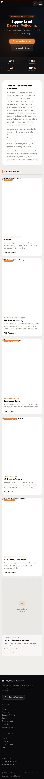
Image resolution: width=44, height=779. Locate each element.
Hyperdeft (36, 773)
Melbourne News (8, 727)
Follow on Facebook (15, 697)
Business (5, 738)
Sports (4, 718)
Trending (5, 712)
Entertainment (7, 721)
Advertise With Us (8, 764)
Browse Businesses (23, 41)
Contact (5, 776)
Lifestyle (5, 724)
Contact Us (6, 758)
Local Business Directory (10, 761)
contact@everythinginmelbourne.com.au (22, 160)
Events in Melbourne (9, 715)
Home (4, 709)
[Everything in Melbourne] (12, 3)
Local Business (16, 776)
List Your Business (22, 48)
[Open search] (35, 3)
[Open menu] (40, 3)
